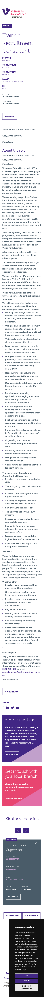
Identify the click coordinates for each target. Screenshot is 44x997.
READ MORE (13, 897)
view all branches (14, 799)
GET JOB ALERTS (31, 916)
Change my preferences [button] (26, 987)
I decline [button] (26, 981)
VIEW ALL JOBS (12, 916)
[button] (26, 830)
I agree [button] (27, 976)
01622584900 (9, 669)
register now (12, 755)
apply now (10, 116)
